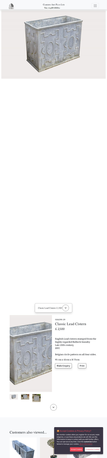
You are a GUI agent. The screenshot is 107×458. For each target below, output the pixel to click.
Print (82, 365)
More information (86, 444)
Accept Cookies (76, 449)
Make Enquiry (63, 365)
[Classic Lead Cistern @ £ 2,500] (14, 396)
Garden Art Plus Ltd (54, 4)
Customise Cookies (93, 449)
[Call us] (52, 8)
